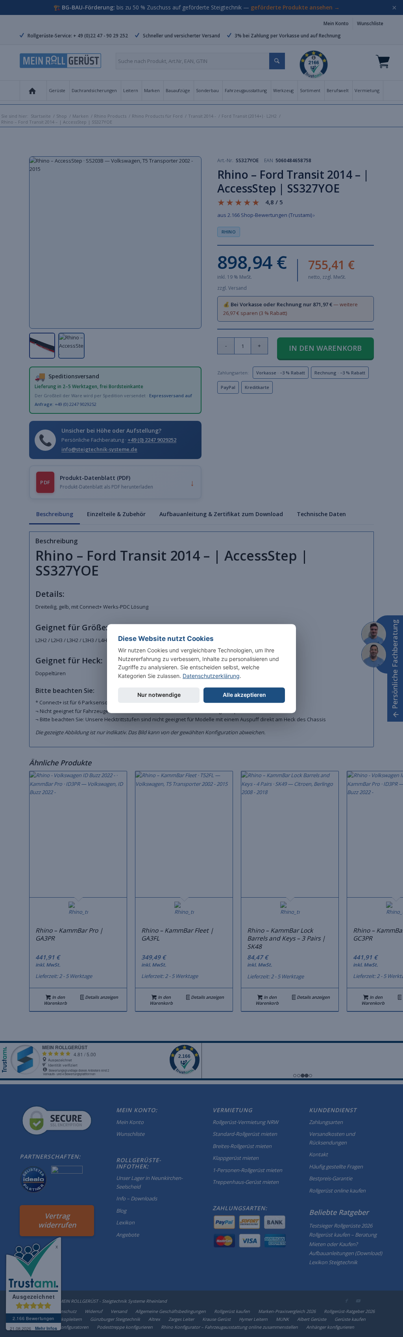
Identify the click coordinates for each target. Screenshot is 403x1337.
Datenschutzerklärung (211, 675)
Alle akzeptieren (244, 694)
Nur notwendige (159, 694)
